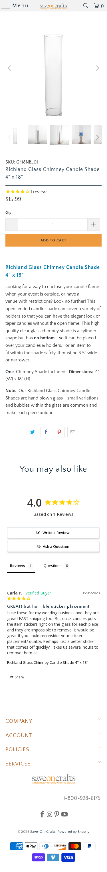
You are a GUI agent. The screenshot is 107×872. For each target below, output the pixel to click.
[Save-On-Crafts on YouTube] (64, 814)
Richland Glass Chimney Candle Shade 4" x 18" (47, 662)
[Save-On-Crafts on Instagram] (49, 814)
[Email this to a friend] (72, 432)
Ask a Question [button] (56, 546)
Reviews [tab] (17, 565)
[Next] (97, 68)
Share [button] (19, 677)
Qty (8, 212)
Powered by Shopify (73, 832)
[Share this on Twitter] (32, 432)
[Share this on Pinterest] (59, 432)
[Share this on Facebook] (46, 432)
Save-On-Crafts (43, 832)
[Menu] (3, 5)
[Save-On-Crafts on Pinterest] (57, 814)
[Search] (85, 5)
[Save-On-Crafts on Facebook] (42, 814)
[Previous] (9, 68)
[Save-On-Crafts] (53, 5)
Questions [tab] (53, 565)
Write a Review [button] (56, 532)
